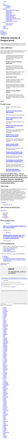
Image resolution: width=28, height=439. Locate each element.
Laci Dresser (6, 258)
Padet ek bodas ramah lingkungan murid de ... (12, 135)
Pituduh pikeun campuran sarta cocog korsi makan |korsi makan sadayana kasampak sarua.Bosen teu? (14, 236)
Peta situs (5, 256)
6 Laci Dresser (12, 259)
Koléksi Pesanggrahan (11, 15)
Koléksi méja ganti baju (11, 17)
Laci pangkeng (18, 259)
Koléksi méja (9, 13)
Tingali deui (3, 202)
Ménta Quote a (4, 210)
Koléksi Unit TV (9, 12)
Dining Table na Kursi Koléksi (12, 10)
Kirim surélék (3, 264)
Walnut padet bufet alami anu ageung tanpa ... (14, 126)
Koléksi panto (9, 19)
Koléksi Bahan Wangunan (11, 21)
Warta (4, 22)
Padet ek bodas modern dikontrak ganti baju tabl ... (14, 169)
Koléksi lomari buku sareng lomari (13, 18)
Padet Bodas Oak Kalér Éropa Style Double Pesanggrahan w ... (15, 160)
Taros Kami (5, 28)
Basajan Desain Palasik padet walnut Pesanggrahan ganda (14, 152)
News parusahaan (10, 23)
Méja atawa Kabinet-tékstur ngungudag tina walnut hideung (14, 226)
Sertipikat (8, 7)
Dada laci (9, 261)
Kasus (4, 26)
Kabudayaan (8, 6)
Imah (4, 4)
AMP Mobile (6, 257)
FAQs (4, 27)
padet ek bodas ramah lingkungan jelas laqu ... (12, 144)
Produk (4, 8)
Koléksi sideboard (10, 16)
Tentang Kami (6, 5)
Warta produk (9, 24)
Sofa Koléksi (9, 11)
